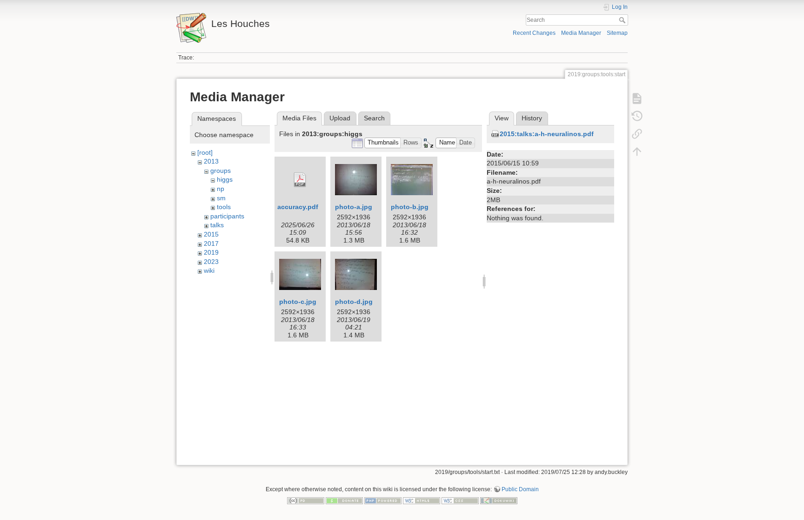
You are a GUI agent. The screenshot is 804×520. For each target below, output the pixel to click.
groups (220, 170)
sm (221, 198)
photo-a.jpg (353, 207)
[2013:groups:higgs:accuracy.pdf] (300, 180)
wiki (209, 270)
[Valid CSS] (460, 500)
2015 (211, 234)
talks (217, 225)
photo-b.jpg (410, 207)
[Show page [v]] (637, 98)
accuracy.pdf (297, 207)
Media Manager (581, 33)
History (532, 118)
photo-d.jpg (354, 301)
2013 (211, 161)
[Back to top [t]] (637, 151)
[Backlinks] (637, 134)
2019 (211, 252)
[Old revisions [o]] (637, 116)
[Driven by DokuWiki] (498, 500)
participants (227, 216)
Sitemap (617, 33)
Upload (339, 118)
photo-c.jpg (297, 301)
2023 (211, 261)
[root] (205, 152)
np (220, 188)
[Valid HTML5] (421, 500)
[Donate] (344, 500)
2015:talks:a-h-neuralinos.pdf (547, 134)
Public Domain (520, 489)
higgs (225, 179)
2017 (211, 243)
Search (623, 20)
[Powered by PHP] (383, 500)
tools (224, 207)
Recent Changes (534, 33)
